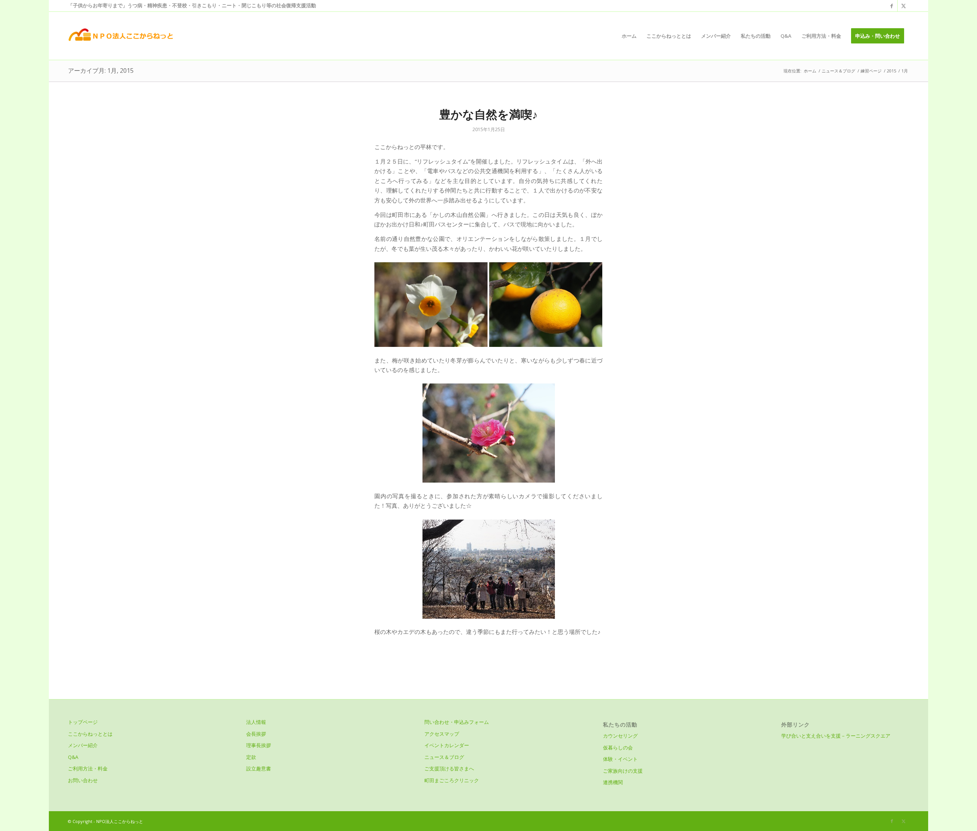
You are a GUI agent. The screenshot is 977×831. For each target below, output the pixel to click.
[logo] (120, 36)
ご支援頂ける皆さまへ (449, 768)
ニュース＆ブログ (444, 757)
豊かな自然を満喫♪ (488, 114)
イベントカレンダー (446, 745)
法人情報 (256, 722)
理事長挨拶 (258, 745)
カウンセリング (620, 735)
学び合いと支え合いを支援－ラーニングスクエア (835, 735)
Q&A (73, 757)
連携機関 (613, 782)
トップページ (83, 722)
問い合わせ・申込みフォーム (456, 722)
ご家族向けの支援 (623, 770)
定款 (251, 757)
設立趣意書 (258, 768)
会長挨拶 (256, 733)
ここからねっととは (90, 733)
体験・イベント (620, 759)
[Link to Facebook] (891, 5)
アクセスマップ (441, 733)
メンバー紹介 (83, 745)
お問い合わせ (83, 780)
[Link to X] (903, 5)
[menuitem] (629, 36)
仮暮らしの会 (618, 747)
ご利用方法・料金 (88, 768)
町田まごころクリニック (451, 780)
